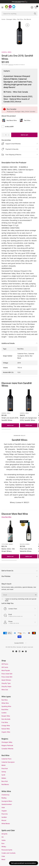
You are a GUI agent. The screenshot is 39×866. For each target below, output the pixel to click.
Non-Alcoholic (6, 719)
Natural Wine (6, 729)
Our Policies (6, 576)
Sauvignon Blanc (7, 801)
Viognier (4, 811)
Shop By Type (6, 683)
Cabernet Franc (7, 759)
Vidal (3, 807)
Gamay (4, 771)
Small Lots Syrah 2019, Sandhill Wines (10, 419)
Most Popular (6, 670)
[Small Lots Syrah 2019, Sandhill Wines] (10, 400)
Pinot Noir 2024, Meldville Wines (26, 550)
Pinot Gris (5, 814)
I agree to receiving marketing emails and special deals (20, 599)
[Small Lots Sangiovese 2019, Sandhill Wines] (29, 400)
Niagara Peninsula (7, 745)
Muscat (4, 820)
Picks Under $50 (7, 677)
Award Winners (6, 680)
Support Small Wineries (13, 143)
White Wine (5, 703)
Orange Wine (6, 725)
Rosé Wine (5, 709)
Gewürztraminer (7, 804)
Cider (3, 856)
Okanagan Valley (11, 19)
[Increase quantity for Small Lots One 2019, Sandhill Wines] (8, 135)
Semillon (4, 817)
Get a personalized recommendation (23, 863)
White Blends (6, 823)
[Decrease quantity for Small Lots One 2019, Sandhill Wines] (3, 135)
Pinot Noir (5, 768)
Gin (3, 837)
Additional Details (8, 343)
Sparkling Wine (6, 706)
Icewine (4, 713)
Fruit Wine (5, 722)
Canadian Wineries (7, 748)
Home (3, 19)
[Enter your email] (36, 594)
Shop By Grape (6, 686)
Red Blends (27, 19)
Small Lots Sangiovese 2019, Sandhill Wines (28, 419)
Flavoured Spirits (7, 850)
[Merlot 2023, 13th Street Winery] (10, 531)
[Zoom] (27, 25)
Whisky (4, 846)
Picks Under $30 (7, 674)
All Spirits (4, 834)
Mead (3, 859)
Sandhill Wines (6, 52)
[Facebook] (13, 651)
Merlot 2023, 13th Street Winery (8, 550)
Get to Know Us (7, 571)
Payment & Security (12, 149)
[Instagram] (19, 651)
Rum (3, 843)
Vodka (4, 840)
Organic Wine (6, 732)
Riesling (4, 798)
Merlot (4, 765)
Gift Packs (5, 664)
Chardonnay (5, 795)
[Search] (35, 13)
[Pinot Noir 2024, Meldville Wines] (29, 531)
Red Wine (20, 19)
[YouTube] (22, 651)
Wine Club (5, 689)
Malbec (4, 778)
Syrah (3, 775)
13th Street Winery (7, 544)
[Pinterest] (26, 651)
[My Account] (32, 7)
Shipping (10, 64)
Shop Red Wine (6, 517)
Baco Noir (5, 781)
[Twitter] (16, 651)
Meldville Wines (25, 544)
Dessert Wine (6, 716)
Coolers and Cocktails (8, 853)
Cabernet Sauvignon (8, 762)
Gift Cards (5, 667)
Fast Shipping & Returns (13, 154)
